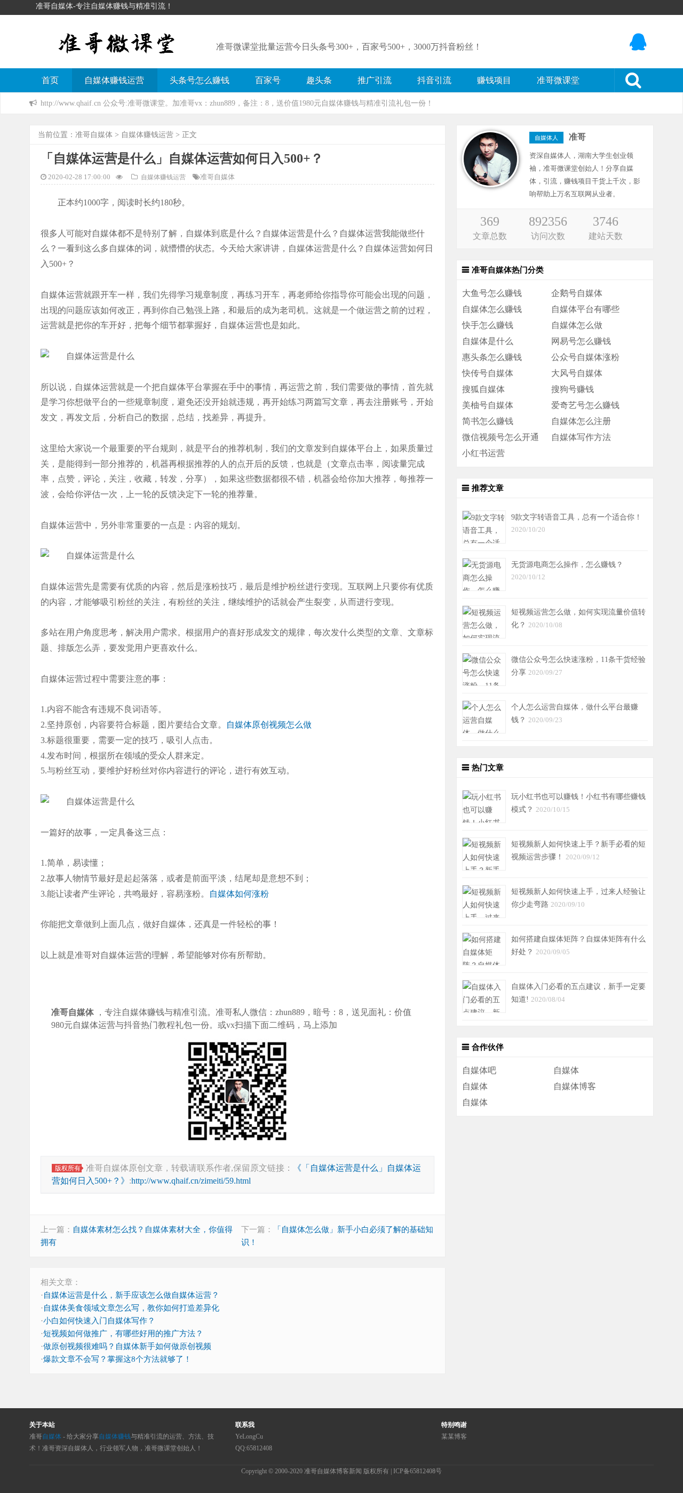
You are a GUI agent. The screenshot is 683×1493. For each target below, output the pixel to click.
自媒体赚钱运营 (114, 80)
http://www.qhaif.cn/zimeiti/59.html (191, 1180)
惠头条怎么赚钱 (492, 357)
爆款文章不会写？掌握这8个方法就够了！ (117, 1359)
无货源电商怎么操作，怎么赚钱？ (567, 564)
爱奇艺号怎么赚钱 (585, 405)
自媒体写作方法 (581, 437)
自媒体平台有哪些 (585, 309)
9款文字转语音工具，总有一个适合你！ (576, 517)
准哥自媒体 (94, 135)
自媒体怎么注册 (581, 421)
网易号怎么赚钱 (581, 341)
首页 (50, 80)
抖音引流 (434, 80)
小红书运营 (483, 453)
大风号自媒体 (576, 373)
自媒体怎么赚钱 (492, 309)
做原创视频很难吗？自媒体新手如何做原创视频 (127, 1346)
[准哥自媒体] (117, 41)
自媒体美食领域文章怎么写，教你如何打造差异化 (131, 1308)
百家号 (268, 80)
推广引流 (375, 80)
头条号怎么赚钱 (199, 80)
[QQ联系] (639, 42)
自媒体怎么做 (576, 325)
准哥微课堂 (558, 80)
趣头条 (319, 80)
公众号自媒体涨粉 (585, 357)
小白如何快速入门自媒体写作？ (99, 1320)
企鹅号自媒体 (576, 293)
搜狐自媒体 (483, 389)
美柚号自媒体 (487, 405)
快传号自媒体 (487, 373)
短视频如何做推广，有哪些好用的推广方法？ (123, 1333)
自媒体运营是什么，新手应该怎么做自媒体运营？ (131, 1295)
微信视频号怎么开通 (500, 437)
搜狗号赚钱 (572, 389)
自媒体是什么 (487, 341)
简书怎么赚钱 (487, 421)
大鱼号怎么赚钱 (492, 293)
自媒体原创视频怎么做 (269, 724)
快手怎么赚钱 (487, 325)
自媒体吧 (479, 1070)
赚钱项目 (494, 80)
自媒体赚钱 (115, 1436)
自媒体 (566, 1070)
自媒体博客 (574, 1086)
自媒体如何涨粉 (239, 893)
